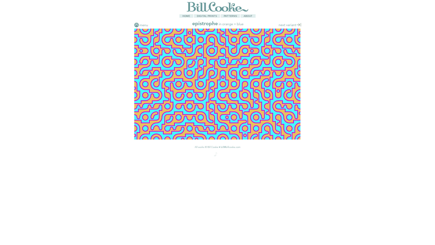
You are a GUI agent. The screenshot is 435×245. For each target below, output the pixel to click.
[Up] (136, 25)
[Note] (216, 154)
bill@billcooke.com (230, 147)
